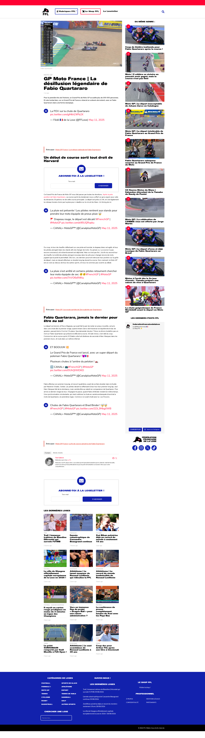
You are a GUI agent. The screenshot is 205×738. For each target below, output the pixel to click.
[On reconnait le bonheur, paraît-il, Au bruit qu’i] (144, 391)
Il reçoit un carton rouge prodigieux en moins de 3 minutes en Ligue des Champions (55, 611)
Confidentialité (132, 702)
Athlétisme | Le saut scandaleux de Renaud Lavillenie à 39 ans (81, 648)
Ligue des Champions (57, 605)
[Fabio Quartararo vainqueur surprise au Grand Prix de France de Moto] (144, 149)
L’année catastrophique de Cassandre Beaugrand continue (81, 538)
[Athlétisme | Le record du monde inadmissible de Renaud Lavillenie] (107, 558)
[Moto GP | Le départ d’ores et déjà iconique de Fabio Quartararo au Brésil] (144, 237)
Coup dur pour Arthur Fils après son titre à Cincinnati (107, 647)
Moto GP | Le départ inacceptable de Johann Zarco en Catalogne (143, 104)
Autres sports (68, 704)
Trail (45, 533)
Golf (64, 701)
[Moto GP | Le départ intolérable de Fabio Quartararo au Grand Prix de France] (144, 119)
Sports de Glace (69, 683)
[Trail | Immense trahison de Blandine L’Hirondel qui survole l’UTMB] (55, 522)
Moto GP (48, 75)
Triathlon (73, 533)
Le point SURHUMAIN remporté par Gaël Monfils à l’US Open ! (55, 648)
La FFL (69, 460)
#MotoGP (55, 222)
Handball (66, 697)
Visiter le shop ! (145, 687)
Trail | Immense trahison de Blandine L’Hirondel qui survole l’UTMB (55, 538)
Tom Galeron (59, 458)
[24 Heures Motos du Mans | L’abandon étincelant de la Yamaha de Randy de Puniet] (144, 178)
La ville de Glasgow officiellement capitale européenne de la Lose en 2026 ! (55, 574)
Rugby (44, 701)
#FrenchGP (102, 219)
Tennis (46, 643)
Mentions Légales (153, 699)
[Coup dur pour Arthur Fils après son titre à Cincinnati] (107, 632)
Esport (65, 690)
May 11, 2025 (96, 119)
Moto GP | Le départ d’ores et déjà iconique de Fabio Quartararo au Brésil (144, 251)
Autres (72, 605)
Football (47, 569)
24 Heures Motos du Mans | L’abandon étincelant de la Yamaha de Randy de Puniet (144, 192)
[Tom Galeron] (49, 461)
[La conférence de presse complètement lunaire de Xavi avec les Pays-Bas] (107, 594)
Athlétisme (73, 569)
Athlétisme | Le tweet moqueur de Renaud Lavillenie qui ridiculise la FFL (80, 574)
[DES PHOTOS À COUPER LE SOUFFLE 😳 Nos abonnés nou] (144, 415)
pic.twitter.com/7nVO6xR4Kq (67, 277)
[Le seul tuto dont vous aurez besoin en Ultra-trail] (144, 343)
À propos (47, 453)
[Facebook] (113, 458)
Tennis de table (69, 694)
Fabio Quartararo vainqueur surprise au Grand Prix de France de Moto (143, 162)
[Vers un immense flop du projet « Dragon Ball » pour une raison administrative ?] (81, 594)
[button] (163, 12)
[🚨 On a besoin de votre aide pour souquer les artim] (144, 367)
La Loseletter (110, 11)
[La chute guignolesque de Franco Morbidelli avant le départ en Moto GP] (144, 296)
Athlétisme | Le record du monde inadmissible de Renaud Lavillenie (105, 574)
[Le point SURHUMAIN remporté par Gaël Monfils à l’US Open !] (55, 632)
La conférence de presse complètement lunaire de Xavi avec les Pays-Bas (107, 611)
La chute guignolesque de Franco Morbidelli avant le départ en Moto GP (144, 310)
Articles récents (58, 453)
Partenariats (151, 702)
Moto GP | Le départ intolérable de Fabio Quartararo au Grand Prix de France (144, 133)
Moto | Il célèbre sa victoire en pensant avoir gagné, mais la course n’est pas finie (142, 76)
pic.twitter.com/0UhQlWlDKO (67, 370)
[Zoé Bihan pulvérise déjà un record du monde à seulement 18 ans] (107, 522)
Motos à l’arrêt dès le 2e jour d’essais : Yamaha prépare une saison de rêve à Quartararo (141, 280)
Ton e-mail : (71, 181)
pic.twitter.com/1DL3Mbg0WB (93, 408)
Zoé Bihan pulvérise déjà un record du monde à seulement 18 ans (107, 538)
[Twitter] (116, 458)
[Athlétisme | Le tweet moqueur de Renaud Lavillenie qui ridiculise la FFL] (81, 558)
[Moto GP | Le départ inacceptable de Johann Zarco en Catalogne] (144, 92)
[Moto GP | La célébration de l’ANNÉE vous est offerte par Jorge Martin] (144, 207)
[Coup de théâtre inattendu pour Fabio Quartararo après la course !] (144, 35)
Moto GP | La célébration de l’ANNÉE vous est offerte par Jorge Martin (144, 221)
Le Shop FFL (92, 11)
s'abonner (103, 185)
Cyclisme (99, 533)
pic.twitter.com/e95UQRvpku (78, 222)
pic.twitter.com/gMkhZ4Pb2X (66, 114)
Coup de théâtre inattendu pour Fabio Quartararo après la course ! (144, 48)
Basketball (47, 704)
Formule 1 (46, 687)
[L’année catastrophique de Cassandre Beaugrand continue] (81, 522)
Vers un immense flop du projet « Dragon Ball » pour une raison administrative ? (81, 611)
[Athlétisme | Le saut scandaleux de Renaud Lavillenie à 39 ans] (81, 632)
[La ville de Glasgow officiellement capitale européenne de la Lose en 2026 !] (55, 558)
